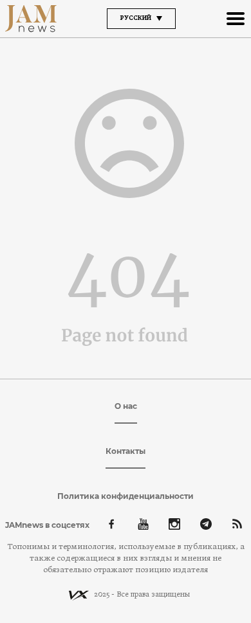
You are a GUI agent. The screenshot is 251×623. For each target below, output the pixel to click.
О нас (126, 406)
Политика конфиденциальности (125, 496)
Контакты (125, 451)
